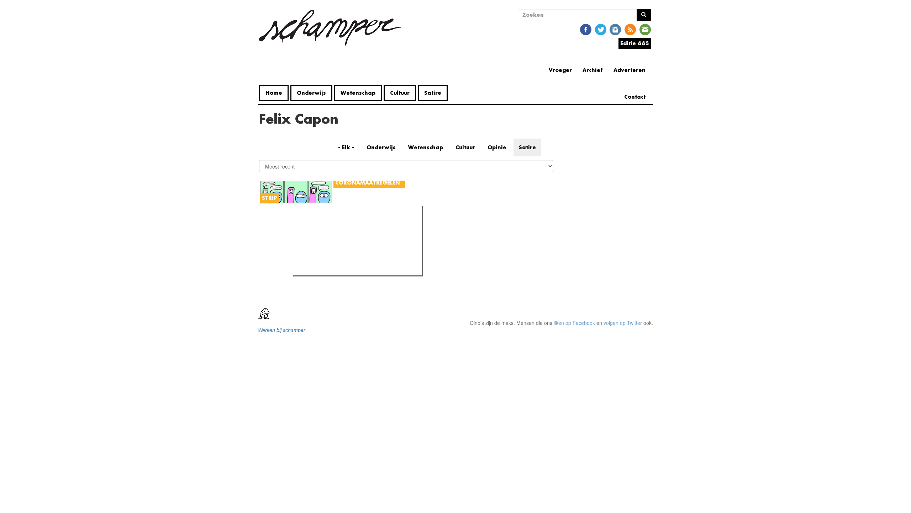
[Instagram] (615, 29)
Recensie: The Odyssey (334, 242)
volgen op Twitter (623, 322)
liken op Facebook (574, 322)
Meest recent (357, 227)
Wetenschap (358, 92)
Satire (432, 92)
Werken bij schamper (281, 329)
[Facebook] (585, 29)
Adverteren (630, 70)
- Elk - (346, 147)
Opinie (497, 147)
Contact (635, 96)
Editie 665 (634, 43)
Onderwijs (311, 92)
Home (273, 92)
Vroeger (560, 70)
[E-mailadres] (645, 29)
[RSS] (630, 29)
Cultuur (400, 92)
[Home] (333, 28)
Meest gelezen (317, 227)
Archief (593, 70)
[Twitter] (600, 29)
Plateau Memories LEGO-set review (347, 267)
